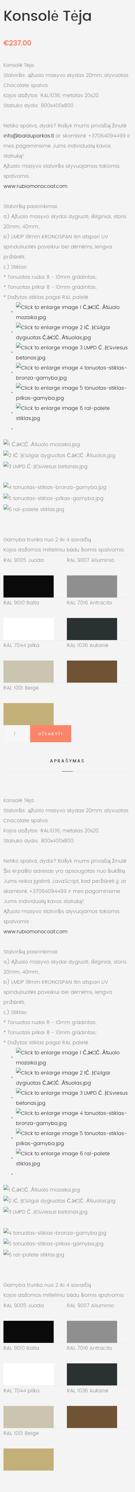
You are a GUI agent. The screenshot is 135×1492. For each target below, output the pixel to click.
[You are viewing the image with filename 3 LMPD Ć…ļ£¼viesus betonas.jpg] (74, 351)
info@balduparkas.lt (28, 135)
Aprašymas (67, 761)
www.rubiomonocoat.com (35, 186)
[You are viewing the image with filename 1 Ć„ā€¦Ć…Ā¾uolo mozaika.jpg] (74, 311)
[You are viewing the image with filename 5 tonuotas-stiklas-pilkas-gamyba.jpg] (74, 392)
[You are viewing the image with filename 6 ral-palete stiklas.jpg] (74, 412)
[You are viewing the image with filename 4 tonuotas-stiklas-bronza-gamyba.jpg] (74, 372)
